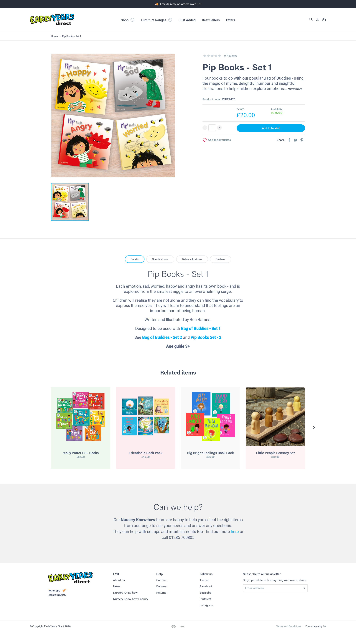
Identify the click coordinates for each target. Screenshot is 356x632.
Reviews (220, 259)
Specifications (160, 259)
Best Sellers (211, 20)
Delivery (161, 586)
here (235, 531)
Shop (125, 20)
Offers (230, 20)
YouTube (205, 592)
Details (135, 259)
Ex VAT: (240, 109)
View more (295, 89)
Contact (161, 580)
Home (54, 36)
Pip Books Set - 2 (206, 337)
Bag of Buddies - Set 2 (162, 337)
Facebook (206, 586)
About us (119, 580)
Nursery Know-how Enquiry (130, 599)
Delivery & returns (192, 259)
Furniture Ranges (154, 20)
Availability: (277, 109)
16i (324, 626)
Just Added (187, 20)
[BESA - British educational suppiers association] (57, 593)
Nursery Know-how (125, 592)
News (116, 586)
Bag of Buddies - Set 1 (201, 328)
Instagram (206, 605)
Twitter (204, 580)
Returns (161, 592)
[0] (204, 56)
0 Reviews (230, 55)
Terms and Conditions (288, 626)
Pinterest (205, 599)
